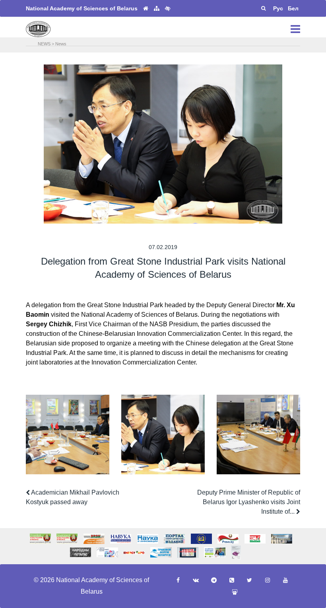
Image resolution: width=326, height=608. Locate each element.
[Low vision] (168, 8)
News (60, 43)
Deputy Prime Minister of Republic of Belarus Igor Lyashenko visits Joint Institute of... (248, 502)
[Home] (145, 8)
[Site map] (156, 8)
